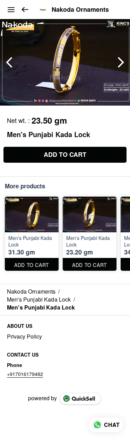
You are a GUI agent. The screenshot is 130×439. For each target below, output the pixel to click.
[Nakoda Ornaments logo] (43, 10)
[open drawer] (11, 10)
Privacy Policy (24, 336)
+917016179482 (25, 373)
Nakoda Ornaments (80, 9)
